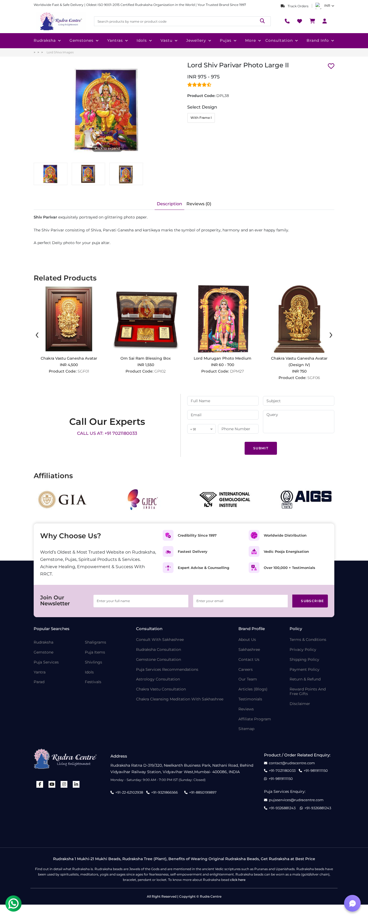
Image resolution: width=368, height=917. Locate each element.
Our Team (247, 679)
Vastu (166, 40)
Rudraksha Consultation (158, 649)
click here (237, 880)
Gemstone (43, 652)
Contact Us (248, 659)
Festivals (93, 682)
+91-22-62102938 (129, 792)
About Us (247, 639)
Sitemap (246, 729)
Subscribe (312, 601)
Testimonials (250, 699)
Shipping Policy (304, 659)
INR (327, 6)
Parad (39, 682)
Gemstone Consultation (158, 659)
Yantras (115, 40)
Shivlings (93, 662)
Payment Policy (305, 669)
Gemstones (81, 40)
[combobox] (202, 429)
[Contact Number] (287, 21)
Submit (260, 448)
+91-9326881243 (282, 808)
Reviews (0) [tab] (198, 203)
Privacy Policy (303, 649)
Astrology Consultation (158, 679)
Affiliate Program (254, 719)
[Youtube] (52, 784)
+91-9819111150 (316, 771)
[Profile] (324, 21)
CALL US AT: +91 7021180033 (107, 433)
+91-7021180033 (282, 771)
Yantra (40, 672)
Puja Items (95, 652)
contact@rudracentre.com (292, 763)
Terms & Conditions (308, 639)
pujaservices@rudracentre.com (296, 800)
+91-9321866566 (164, 792)
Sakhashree (249, 649)
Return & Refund (305, 679)
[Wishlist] (299, 21)
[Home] (61, 21)
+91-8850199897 (203, 792)
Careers (245, 669)
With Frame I (201, 118)
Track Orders (297, 6)
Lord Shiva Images (60, 52)
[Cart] (312, 21)
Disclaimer (300, 703)
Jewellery (196, 40)
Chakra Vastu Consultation (161, 689)
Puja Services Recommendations (167, 669)
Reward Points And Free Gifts (308, 691)
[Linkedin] (76, 784)
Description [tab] (169, 203)
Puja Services (46, 662)
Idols (142, 40)
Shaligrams (95, 642)
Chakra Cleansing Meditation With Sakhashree (179, 699)
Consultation (279, 40)
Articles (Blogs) (253, 689)
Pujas (225, 40)
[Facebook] (40, 784)
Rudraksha (45, 40)
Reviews (246, 709)
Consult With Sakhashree (160, 639)
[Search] (262, 21)
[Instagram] (64, 784)
